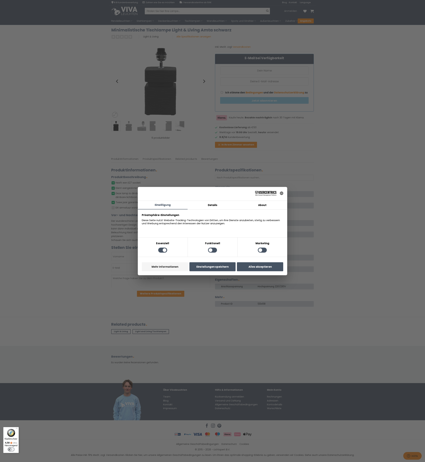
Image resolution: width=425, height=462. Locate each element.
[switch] (11, 449)
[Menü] (17, 429)
